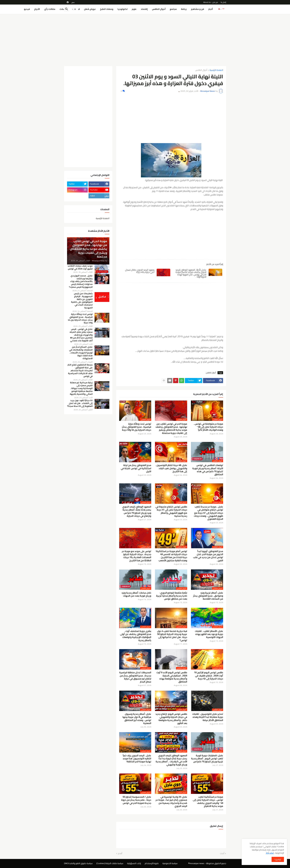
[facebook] (68, 2)
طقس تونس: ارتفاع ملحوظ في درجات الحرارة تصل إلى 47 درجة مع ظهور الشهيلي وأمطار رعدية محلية (171, 511)
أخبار (210, 9)
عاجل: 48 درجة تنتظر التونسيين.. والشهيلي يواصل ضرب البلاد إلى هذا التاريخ (171, 468)
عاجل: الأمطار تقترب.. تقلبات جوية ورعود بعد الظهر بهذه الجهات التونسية (209, 634)
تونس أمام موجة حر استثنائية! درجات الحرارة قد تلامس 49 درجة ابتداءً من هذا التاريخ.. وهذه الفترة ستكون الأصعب (171, 556)
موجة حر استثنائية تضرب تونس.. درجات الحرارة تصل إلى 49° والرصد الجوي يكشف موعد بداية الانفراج (208, 801)
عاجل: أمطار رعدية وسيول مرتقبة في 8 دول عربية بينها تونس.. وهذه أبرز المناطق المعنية (136, 719)
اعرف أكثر (270, 853)
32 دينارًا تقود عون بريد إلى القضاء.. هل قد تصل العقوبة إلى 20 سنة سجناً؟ (80, 403)
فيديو (27, 9)
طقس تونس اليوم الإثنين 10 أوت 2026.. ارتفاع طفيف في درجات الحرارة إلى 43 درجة (208, 675)
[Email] (169, 380)
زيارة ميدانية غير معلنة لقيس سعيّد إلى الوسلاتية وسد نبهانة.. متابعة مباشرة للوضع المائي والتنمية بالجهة (81, 388)
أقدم (120, 853)
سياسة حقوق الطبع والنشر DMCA (78, 863)
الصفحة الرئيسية (216, 70)
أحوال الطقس (159, 9)
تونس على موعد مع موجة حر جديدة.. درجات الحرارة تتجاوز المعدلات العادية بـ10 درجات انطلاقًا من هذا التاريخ (136, 556)
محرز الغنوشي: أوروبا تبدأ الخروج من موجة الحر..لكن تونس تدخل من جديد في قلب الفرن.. (208, 556)
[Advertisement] (145, 39)
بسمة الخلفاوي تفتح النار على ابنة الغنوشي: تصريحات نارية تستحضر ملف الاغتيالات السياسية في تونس (80, 370)
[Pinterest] (175, 380)
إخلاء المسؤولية (134, 863)
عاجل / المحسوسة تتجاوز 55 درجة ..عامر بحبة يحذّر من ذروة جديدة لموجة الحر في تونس (136, 800)
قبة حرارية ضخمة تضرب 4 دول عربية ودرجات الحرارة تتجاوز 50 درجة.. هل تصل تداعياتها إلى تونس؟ (172, 636)
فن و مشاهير (197, 9)
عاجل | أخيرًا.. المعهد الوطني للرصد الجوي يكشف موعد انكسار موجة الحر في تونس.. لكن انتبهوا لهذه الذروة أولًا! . (190, 273)
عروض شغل (90, 9)
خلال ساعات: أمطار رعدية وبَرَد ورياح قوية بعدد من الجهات (136, 594)
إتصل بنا (223, 2)
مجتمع (173, 9)
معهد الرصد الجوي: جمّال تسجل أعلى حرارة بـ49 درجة (139, 271)
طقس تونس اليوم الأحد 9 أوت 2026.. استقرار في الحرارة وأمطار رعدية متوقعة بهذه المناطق (171, 677)
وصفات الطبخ (106, 9)
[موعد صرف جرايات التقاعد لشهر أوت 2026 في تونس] (102, 269)
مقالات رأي (49, 9)
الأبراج (37, 9)
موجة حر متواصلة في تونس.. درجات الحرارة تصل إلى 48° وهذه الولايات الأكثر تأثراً (208, 427)
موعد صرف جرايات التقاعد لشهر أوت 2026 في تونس (80, 267)
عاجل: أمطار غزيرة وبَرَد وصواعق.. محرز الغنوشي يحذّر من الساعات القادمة (208, 596)
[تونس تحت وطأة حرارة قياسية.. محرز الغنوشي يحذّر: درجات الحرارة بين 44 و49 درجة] (102, 318)
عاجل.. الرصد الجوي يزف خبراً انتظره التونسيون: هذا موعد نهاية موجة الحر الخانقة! (137, 758)
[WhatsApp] (181, 380)
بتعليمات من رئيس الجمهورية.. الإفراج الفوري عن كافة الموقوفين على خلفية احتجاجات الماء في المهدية (82, 300)
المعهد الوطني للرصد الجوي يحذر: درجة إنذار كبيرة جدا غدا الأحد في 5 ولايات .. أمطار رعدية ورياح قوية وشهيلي (171, 760)
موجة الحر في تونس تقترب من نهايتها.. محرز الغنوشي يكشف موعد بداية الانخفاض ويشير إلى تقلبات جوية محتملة (171, 428)
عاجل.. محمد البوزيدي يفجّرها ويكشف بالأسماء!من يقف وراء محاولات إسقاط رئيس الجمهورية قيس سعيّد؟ (81, 281)
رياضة (184, 9)
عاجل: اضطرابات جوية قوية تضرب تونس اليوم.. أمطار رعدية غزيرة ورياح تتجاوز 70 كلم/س (207, 758)
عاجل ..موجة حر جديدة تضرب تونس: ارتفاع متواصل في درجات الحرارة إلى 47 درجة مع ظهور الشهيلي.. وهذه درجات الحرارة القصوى (208, 512)
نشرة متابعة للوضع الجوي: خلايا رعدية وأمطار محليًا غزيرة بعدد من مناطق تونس (171, 596)
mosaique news (197, 863)
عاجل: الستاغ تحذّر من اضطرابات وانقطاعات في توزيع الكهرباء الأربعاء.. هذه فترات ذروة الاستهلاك (81, 353)
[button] (74, 9)
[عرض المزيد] (163, 380)
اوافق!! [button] (278, 859)
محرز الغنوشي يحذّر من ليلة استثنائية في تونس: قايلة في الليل (136, 468)
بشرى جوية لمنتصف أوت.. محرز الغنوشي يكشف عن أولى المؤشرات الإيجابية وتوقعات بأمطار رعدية (135, 636)
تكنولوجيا (122, 9)
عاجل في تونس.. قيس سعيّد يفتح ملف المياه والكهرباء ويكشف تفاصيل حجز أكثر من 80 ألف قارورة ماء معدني (81, 335)
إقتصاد (144, 9)
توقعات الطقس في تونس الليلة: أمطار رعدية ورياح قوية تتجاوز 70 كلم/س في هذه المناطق (207, 470)
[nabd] (73, 2)
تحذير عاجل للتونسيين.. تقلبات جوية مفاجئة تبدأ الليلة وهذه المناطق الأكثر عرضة (207, 717)
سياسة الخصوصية (169, 863)
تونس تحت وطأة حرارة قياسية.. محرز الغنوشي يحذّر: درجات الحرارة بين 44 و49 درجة (136, 427)
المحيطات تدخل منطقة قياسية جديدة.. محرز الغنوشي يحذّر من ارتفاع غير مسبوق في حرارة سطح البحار (135, 677)
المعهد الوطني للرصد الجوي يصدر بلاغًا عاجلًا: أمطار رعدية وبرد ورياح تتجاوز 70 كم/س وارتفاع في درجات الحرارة (136, 511)
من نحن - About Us (210, 2)
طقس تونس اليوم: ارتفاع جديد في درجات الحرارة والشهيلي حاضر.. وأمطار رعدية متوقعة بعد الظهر (171, 719)
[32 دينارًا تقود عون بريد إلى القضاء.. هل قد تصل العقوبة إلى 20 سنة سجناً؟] (102, 404)
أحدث (222, 853)
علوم (134, 9)
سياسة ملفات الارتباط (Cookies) (109, 863)
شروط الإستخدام (152, 863)
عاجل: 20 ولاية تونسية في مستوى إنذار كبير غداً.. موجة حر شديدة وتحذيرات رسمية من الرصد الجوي (171, 801)
